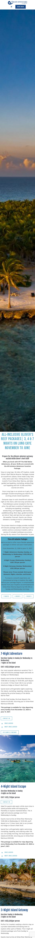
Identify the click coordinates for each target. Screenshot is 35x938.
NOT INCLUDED (10, 727)
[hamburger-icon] (11, 6)
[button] (17, 723)
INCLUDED (8, 723)
